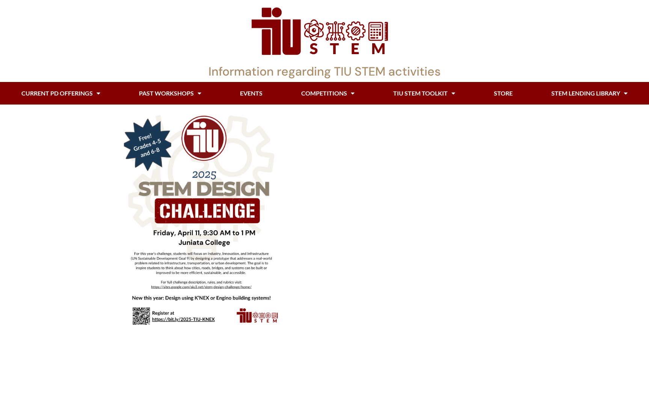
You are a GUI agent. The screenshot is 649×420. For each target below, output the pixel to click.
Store (503, 93)
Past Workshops (166, 93)
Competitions (324, 93)
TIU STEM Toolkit (420, 93)
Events (251, 93)
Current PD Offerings (57, 93)
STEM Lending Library (585, 93)
